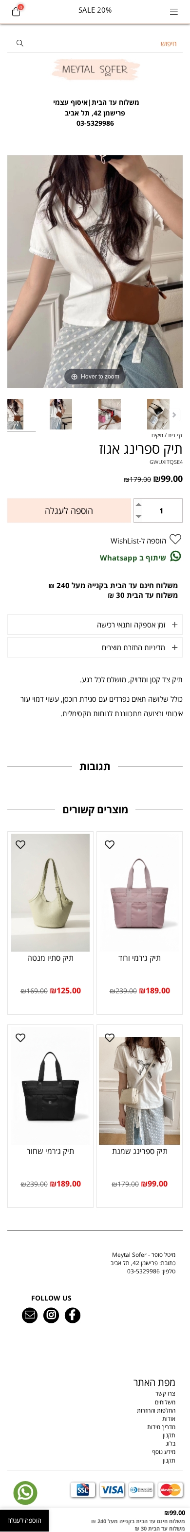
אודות (168, 1419)
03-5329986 (143, 1271)
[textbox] (95, 108)
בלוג (170, 1443)
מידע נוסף (163, 1452)
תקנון (169, 1435)
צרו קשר (165, 1393)
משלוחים (165, 1402)
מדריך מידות (161, 1427)
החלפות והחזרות (156, 1410)
